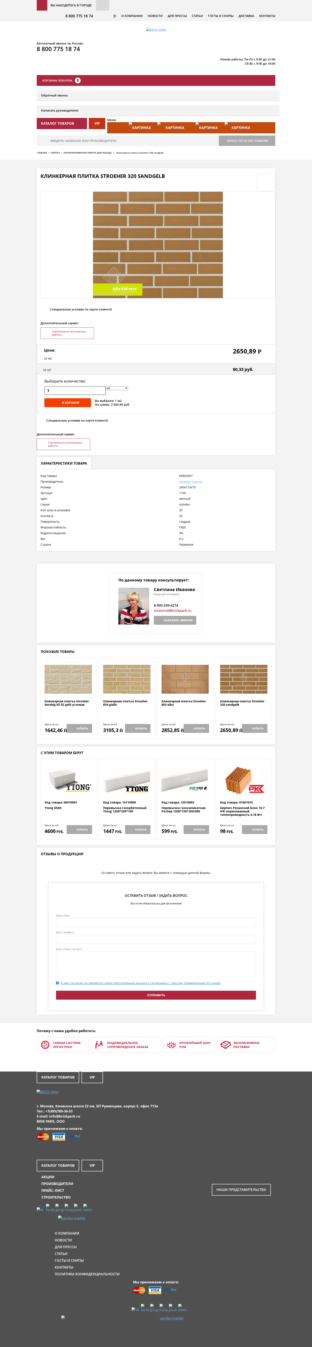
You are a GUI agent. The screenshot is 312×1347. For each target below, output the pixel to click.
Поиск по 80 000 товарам (247, 141)
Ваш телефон (64, 932)
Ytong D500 (53, 808)
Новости (155, 16)
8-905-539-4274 (166, 605)
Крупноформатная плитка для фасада (88, 152)
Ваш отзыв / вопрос (69, 949)
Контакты (267, 16)
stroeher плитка (190, 481)
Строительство (56, 1197)
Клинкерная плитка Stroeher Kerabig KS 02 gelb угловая (67, 703)
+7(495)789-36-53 (59, 1111)
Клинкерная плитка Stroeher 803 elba (184, 703)
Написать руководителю (59, 110)
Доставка (246, 16)
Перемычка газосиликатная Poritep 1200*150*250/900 (183, 809)
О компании (132, 16)
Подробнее (68, 689)
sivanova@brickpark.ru (172, 610)
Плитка (55, 152)
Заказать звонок (178, 620)
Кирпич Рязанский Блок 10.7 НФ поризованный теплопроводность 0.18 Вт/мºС (242, 813)
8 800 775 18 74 (79, 15)
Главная (42, 152)
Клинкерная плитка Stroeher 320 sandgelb (242, 703)
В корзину (71, 403)
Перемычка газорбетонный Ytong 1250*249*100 (124, 809)
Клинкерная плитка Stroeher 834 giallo (125, 703)
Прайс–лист (52, 1190)
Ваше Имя (63, 915)
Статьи (197, 16)
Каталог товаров (57, 1077)
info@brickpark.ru (64, 1116)
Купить (82, 728)
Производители (57, 1183)
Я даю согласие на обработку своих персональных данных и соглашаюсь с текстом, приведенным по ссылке (141, 983)
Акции (47, 1177)
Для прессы (177, 16)
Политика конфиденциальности (87, 1274)
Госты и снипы (220, 16)
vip (97, 123)
